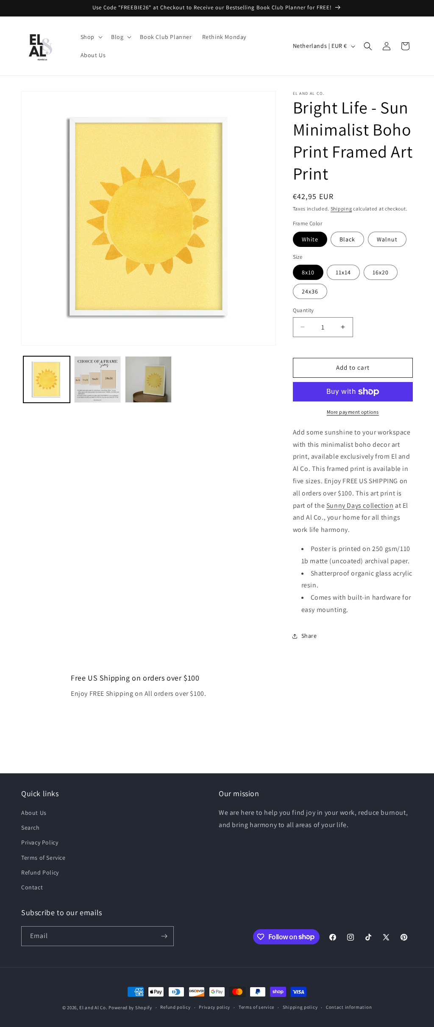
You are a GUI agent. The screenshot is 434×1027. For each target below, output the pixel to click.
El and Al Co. (93, 1007)
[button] (90, 37)
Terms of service (256, 1007)
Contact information (349, 1007)
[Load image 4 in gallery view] (97, 379)
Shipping (341, 208)
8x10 (308, 272)
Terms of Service (43, 857)
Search (30, 827)
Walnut (387, 239)
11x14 (343, 272)
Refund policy (175, 1007)
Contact (32, 887)
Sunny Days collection (360, 505)
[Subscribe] (164, 936)
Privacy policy (214, 1007)
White (310, 239)
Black (347, 239)
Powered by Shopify (130, 1007)
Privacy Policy (39, 842)
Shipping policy (300, 1007)
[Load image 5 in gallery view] (148, 379)
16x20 (381, 272)
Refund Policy (40, 872)
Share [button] (309, 635)
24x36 (310, 291)
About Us (34, 813)
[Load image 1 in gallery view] (46, 379)
